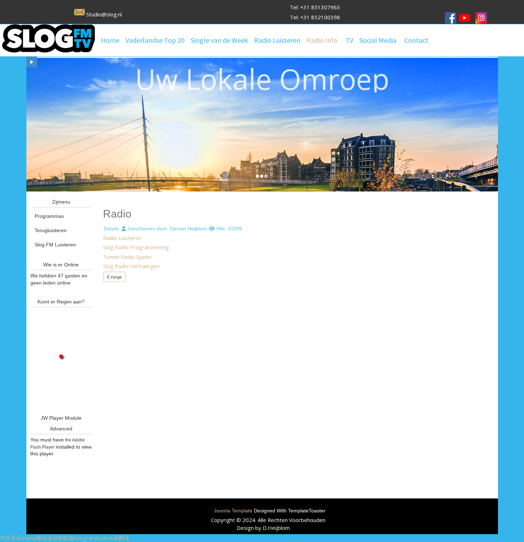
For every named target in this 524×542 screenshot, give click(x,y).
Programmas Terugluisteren (51, 223)
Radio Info (322, 40)
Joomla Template (233, 510)
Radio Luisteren (277, 40)
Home (110, 40)
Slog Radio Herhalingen (131, 266)
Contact (416, 40)
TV (349, 40)
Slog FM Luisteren (55, 244)
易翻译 (121, 537)
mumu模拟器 (36, 537)
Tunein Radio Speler (127, 256)
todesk (104, 537)
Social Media (377, 40)
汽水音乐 (10, 537)
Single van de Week (219, 40)
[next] (31, 62)
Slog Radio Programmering (136, 247)
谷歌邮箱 (63, 537)
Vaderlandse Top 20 (155, 40)
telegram (85, 537)
